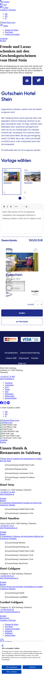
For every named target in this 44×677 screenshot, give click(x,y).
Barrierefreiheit (10, 398)
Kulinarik (8, 631)
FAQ (7, 387)
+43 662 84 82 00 (7, 610)
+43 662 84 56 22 (7, 576)
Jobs (6, 392)
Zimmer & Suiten (11, 30)
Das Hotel (9, 32)
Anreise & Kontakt (12, 34)
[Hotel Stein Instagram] (5, 403)
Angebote (8, 383)
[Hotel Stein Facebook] (1, 403)
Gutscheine (9, 385)
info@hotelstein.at (7, 379)
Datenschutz (9, 396)
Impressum (9, 394)
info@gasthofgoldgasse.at (10, 612)
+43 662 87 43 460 (7, 376)
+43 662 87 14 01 (7, 526)
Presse (7, 389)
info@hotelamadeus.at (8, 528)
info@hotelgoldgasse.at (9, 578)
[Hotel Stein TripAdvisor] (8, 403)
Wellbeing (9, 633)
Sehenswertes (10, 635)
